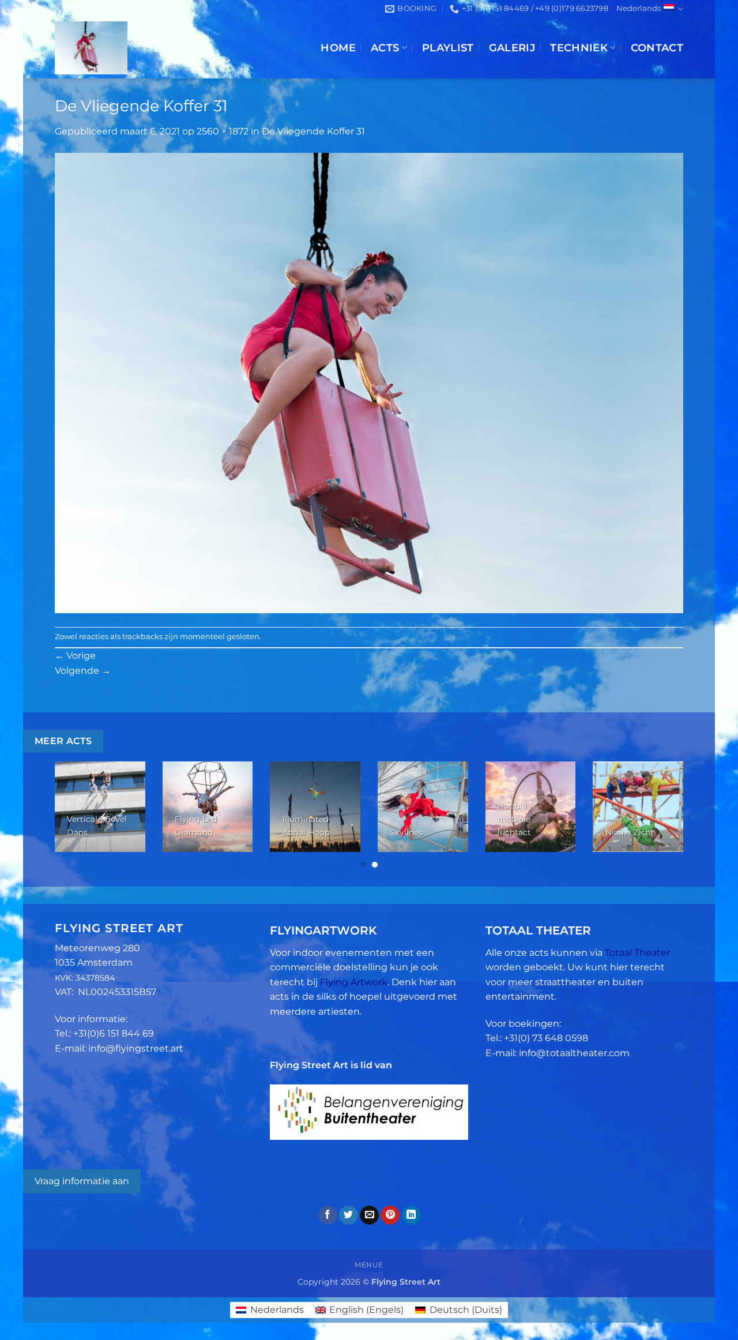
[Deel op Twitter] (348, 1215)
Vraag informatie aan (82, 1181)
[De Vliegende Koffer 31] (369, 382)
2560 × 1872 (222, 131)
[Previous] (73, 816)
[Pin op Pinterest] (390, 1215)
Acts (385, 48)
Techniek (579, 48)
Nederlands (638, 8)
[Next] (664, 816)
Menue (369, 1264)
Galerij (512, 48)
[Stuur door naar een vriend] (369, 1215)
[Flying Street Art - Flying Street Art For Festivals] (145, 47)
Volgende (83, 670)
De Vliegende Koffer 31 (313, 131)
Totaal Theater (637, 952)
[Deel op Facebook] (327, 1215)
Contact (657, 48)
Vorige (75, 655)
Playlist (448, 48)
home (338, 48)
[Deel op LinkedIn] (411, 1215)
